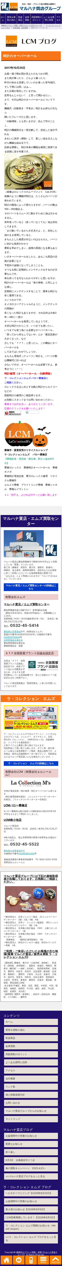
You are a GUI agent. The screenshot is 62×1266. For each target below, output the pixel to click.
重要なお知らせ (14, 1143)
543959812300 (26, 853)
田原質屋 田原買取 (20, 28)
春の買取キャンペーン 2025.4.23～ (26, 1168)
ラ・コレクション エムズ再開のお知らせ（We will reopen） (31, 1227)
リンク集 (10, 1086)
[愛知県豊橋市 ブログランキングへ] (12, 412)
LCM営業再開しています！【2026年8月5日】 (31, 1217)
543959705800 (12, 637)
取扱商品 (20, 18)
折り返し (10, 1151)
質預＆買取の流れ (11, 18)
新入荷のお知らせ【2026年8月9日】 (26, 1209)
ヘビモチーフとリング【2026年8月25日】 (29, 1193)
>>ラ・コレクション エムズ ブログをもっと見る (31, 1238)
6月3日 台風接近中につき (20, 1160)
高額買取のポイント (36, 18)
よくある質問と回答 (49, 18)
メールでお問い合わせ (19, 1259)
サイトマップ (13, 1118)
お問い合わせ (13, 1102)
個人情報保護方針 (15, 1094)
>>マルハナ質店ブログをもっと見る (25, 1176)
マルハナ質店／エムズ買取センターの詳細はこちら (31, 587)
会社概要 (10, 1078)
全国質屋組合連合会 (13, 640)
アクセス (58, 18)
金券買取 (27, 18)
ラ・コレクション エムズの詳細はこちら (31, 763)
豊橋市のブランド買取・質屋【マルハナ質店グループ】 (22, 25)
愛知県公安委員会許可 (14, 850)
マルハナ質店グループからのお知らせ (26, 1110)
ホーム (3, 18)
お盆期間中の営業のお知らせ (21, 1135)
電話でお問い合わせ (31, 1259)
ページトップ (55, 1259)
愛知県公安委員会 (12, 631)
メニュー (43, 1259)
